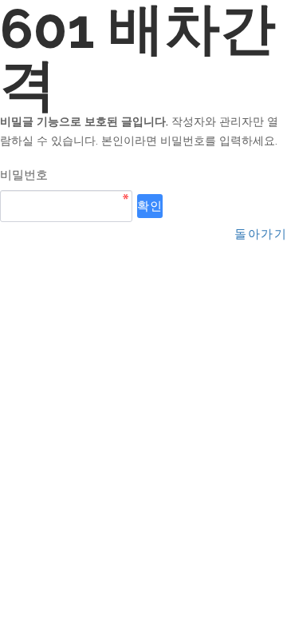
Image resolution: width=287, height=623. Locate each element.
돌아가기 (260, 233)
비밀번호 (24, 174)
